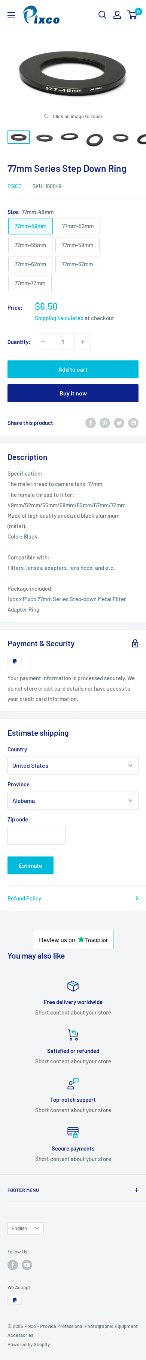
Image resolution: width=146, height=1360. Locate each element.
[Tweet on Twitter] (119, 422)
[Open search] (102, 15)
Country (17, 749)
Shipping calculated (59, 318)
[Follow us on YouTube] (27, 1265)
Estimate (30, 865)
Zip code (17, 819)
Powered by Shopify (28, 1344)
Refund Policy (24, 898)
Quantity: (18, 341)
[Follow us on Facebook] (12, 1265)
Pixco (14, 186)
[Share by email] (133, 422)
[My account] (117, 15)
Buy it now (73, 393)
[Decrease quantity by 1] (43, 342)
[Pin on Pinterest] (105, 422)
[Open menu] (11, 15)
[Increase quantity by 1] (83, 342)
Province (18, 784)
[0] (132, 14)
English (19, 1228)
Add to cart (73, 369)
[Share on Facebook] (90, 422)
